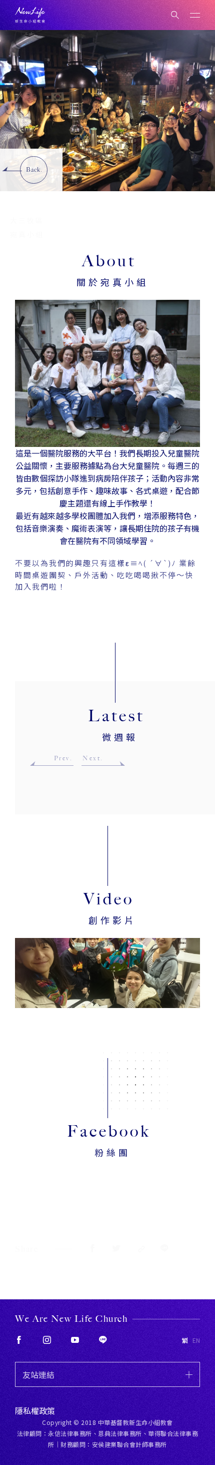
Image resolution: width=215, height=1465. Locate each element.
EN (196, 1340)
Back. (34, 169)
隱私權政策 (35, 1410)
